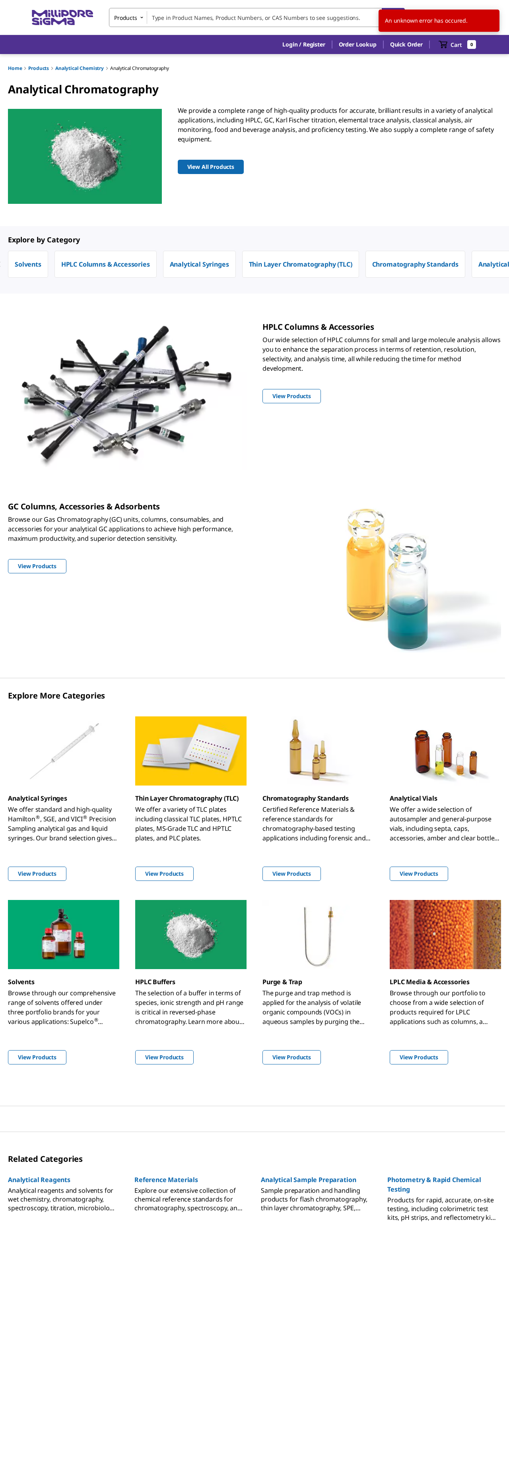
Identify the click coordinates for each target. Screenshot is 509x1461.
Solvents (28, 264)
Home (15, 68)
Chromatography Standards (415, 264)
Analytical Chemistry (79, 68)
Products (38, 68)
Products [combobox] (125, 17)
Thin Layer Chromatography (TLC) (300, 264)
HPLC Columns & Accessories (105, 264)
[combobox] (257, 17)
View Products (37, 873)
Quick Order (406, 44)
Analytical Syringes (199, 264)
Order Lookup (358, 44)
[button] (303, 44)
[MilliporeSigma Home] (62, 17)
